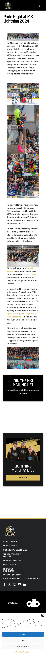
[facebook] (4, 584)
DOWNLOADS (8, 571)
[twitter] (9, 584)
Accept (23, 634)
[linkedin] (24, 584)
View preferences (23, 646)
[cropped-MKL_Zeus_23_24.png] (8, 2)
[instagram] (14, 584)
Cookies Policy (18, 652)
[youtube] (19, 584)
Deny (23, 640)
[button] (43, 615)
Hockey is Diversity (29, 274)
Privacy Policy (26, 652)
